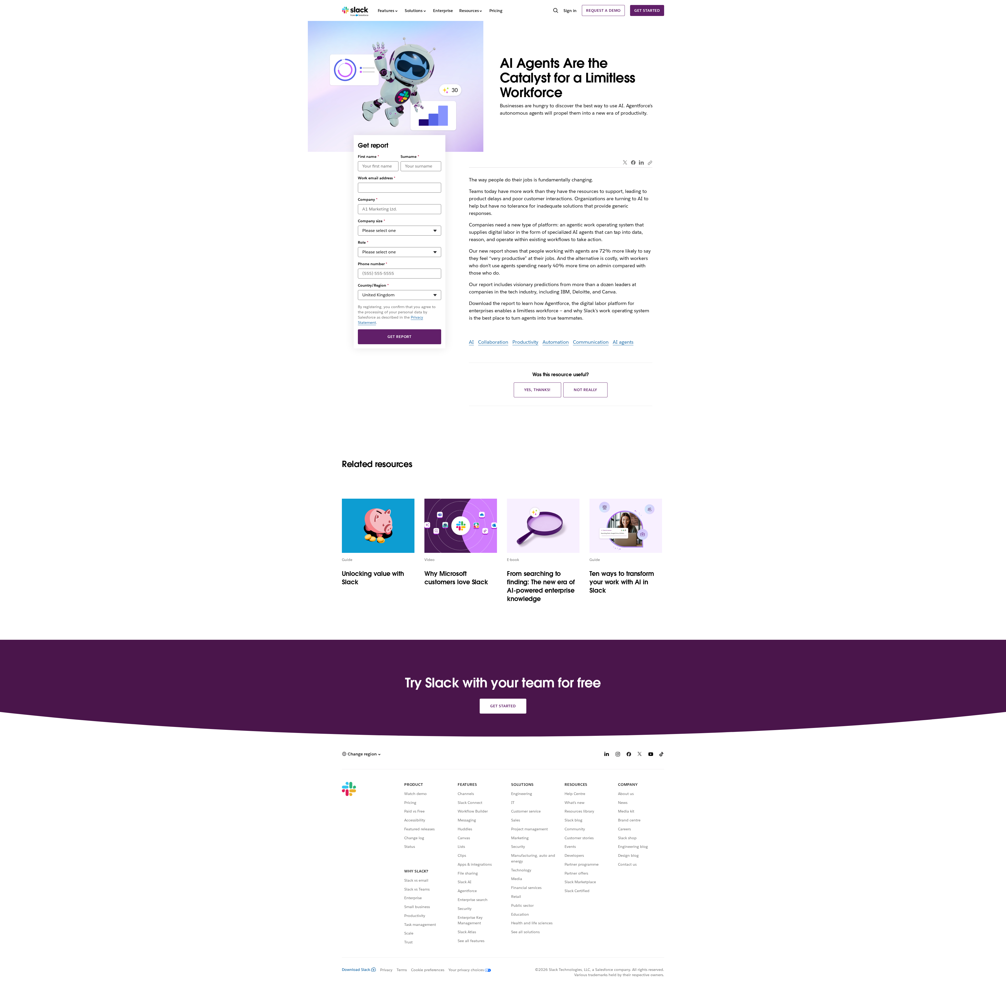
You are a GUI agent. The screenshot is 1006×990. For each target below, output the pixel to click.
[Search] (555, 11)
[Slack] (355, 10)
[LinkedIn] (641, 162)
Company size (371, 221)
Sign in (570, 10)
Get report (399, 336)
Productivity (525, 342)
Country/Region (373, 285)
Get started (647, 10)
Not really (585, 389)
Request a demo (603, 10)
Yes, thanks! (537, 389)
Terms (402, 969)
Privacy (386, 969)
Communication (591, 342)
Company (368, 199)
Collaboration (493, 342)
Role (363, 242)
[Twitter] (625, 162)
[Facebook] (633, 162)
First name (368, 156)
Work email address (376, 178)
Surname (410, 156)
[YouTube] (650, 755)
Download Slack (356, 969)
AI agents (623, 342)
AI (471, 342)
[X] (639, 755)
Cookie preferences (428, 969)
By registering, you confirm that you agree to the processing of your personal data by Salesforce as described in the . (397, 314)
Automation (556, 342)
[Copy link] (649, 162)
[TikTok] (661, 755)
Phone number (372, 264)
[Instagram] (617, 755)
